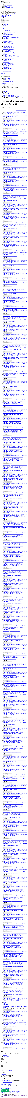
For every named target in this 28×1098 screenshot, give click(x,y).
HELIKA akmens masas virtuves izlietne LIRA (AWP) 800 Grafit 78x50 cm (14, 779)
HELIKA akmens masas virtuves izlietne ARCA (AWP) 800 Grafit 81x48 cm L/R (15, 236)
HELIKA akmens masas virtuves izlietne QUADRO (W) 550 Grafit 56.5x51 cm (13, 937)
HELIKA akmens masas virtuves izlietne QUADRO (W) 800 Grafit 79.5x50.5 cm (13, 956)
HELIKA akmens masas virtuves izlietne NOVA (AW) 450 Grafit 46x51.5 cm (15, 863)
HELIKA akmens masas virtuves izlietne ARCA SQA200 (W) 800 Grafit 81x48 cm (15, 358)
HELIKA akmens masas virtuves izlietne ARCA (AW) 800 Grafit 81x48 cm (15, 153)
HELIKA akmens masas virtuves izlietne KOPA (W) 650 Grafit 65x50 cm (15, 714)
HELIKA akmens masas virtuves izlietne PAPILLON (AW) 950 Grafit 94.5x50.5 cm (13, 891)
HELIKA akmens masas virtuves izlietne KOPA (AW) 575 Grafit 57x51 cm (15, 649)
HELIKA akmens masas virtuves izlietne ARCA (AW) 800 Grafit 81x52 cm (15, 171)
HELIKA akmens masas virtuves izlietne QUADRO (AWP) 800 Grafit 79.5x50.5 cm (13, 928)
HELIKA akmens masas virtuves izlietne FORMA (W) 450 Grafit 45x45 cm (13, 621)
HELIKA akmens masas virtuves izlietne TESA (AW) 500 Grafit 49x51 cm (14, 1025)
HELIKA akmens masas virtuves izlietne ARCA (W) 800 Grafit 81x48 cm (15, 302)
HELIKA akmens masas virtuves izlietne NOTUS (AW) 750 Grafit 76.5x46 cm (15, 835)
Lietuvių (10, 6)
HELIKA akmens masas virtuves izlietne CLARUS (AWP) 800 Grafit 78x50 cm (13, 441)
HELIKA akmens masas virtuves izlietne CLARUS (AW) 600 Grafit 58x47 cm (13, 413)
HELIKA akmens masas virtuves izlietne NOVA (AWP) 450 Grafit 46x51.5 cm (15, 872)
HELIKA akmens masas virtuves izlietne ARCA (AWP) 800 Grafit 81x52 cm (15, 246)
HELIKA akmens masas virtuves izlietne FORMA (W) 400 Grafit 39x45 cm (13, 611)
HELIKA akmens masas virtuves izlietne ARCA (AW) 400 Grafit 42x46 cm (15, 125)
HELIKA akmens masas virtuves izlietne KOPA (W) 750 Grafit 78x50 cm (15, 723)
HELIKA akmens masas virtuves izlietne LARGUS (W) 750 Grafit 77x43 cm (13, 751)
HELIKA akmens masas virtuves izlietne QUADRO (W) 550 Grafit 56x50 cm (13, 947)
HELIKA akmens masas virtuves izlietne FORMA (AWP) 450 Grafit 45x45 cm (13, 584)
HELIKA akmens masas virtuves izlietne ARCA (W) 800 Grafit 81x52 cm (15, 320)
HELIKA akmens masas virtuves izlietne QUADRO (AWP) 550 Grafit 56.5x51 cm (13, 919)
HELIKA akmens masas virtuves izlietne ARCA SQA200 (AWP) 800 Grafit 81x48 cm (15, 348)
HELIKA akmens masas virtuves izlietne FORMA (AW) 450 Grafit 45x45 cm (13, 546)
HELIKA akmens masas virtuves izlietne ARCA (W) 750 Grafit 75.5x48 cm (15, 292)
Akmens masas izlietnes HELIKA (11, 96)
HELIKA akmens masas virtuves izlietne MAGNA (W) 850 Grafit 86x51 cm (13, 816)
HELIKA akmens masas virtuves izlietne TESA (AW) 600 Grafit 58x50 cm (14, 1034)
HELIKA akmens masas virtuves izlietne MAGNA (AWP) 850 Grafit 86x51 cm (13, 807)
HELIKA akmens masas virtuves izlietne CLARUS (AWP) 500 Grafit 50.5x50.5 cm (13, 432)
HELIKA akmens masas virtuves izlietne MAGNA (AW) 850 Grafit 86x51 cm (13, 798)
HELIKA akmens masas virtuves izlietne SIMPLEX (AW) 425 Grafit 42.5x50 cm (13, 965)
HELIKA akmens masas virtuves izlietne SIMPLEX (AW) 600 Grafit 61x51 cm (13, 975)
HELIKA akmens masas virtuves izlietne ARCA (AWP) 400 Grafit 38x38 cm (15, 190)
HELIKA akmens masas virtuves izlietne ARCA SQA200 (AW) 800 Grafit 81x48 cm (15, 339)
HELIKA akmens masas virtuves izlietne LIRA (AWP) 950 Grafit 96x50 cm (14, 788)
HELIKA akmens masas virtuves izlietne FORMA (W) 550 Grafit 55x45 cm (13, 630)
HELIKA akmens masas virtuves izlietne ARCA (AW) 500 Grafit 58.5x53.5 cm (15, 134)
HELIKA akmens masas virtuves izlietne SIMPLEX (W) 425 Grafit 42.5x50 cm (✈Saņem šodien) (15, 1006)
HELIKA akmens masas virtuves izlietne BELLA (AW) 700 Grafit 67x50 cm (15, 367)
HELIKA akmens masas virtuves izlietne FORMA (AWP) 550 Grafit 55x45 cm (13, 593)
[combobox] (7, 20)
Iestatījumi (3, 73)
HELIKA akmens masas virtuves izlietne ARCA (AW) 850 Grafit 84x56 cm (15, 181)
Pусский (11, 7)
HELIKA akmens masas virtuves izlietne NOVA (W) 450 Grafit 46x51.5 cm (15, 881)
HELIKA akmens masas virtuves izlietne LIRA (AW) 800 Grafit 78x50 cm (14, 760)
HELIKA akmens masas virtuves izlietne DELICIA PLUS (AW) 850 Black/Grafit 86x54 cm (14, 517)
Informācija (3, 83)
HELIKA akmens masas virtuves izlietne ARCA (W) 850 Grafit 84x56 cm (15, 330)
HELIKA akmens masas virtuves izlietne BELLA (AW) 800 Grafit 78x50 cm (15, 376)
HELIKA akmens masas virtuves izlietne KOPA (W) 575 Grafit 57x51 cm (15, 705)
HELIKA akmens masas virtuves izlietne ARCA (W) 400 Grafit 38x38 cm (15, 264)
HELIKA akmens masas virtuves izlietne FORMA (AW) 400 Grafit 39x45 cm (13, 537)
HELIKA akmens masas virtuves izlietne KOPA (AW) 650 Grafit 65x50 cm (15, 658)
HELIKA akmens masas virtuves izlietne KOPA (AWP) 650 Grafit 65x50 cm (15, 686)
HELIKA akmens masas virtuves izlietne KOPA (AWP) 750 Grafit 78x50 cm (15, 695)
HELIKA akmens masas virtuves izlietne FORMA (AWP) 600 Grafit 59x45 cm (13, 602)
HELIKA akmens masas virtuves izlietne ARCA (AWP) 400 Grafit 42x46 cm (15, 199)
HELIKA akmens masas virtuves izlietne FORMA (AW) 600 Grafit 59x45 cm (13, 565)
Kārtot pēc (3, 110)
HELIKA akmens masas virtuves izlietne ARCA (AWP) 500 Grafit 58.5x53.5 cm (15, 209)
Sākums (5, 91)
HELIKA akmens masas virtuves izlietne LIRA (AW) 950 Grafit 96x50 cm (14, 770)
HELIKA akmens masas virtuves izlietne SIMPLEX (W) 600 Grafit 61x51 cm (13, 1016)
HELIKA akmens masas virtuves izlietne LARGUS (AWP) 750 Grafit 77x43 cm (13, 742)
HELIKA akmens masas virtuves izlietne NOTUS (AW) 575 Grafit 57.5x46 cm (15, 826)
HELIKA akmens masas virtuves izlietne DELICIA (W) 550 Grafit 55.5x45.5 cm (13, 488)
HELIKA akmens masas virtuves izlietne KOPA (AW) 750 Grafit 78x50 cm (15, 667)
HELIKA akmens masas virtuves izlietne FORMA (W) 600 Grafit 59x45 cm (13, 639)
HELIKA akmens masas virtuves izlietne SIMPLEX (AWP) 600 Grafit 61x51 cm (13, 993)
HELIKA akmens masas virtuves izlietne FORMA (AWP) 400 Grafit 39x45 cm (13, 574)
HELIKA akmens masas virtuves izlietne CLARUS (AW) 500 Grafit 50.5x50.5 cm (13, 404)
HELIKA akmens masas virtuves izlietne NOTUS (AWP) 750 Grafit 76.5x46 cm (15, 854)
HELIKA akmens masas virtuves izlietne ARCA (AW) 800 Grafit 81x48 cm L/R (15, 162)
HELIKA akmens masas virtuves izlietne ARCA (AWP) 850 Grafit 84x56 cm (15, 255)
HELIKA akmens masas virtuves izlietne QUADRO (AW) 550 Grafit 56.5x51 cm (13, 900)
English (10, 5)
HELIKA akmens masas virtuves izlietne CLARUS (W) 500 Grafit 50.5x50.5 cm (13, 451)
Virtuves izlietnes (7, 93)
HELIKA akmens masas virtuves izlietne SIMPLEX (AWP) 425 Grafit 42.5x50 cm (13, 984)
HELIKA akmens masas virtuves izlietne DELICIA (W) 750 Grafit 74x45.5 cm (13, 506)
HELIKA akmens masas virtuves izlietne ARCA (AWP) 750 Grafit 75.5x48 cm (15, 218)
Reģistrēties (6, 25)
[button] (9, 120)
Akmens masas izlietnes (8, 95)
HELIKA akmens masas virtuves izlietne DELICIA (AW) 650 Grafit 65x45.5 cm (13, 469)
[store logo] (9, 14)
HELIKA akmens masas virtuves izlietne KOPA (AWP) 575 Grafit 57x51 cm (15, 677)
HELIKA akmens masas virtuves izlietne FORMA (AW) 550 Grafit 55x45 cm (13, 556)
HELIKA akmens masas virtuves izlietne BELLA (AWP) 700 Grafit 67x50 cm (15, 385)
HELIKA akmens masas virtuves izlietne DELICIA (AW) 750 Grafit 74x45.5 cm (13, 479)
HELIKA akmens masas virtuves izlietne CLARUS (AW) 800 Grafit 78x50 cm (13, 423)
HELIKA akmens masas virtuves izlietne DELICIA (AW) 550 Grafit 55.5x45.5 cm (13, 460)
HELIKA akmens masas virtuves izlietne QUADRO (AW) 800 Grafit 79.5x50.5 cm (13, 909)
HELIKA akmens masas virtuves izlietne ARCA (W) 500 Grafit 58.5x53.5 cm (15, 283)
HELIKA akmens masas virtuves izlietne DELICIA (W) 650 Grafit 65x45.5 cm (13, 497)
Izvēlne (2, 28)
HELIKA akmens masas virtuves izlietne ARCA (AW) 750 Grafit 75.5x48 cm (15, 143)
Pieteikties (5, 24)
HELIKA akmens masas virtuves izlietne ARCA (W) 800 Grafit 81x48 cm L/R (15, 311)
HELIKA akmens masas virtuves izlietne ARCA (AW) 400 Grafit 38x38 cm (15, 115)
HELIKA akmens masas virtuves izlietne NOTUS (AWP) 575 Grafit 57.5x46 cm (15, 844)
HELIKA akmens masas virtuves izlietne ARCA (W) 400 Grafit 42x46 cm (15, 274)
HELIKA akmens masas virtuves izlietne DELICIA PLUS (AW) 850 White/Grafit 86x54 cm (14, 527)
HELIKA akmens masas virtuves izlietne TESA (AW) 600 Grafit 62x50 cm (14, 1044)
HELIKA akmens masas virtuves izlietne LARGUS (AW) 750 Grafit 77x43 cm (13, 733)
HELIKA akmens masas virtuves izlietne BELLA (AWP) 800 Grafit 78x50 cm (15, 395)
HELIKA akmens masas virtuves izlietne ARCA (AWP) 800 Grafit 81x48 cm (15, 227)
